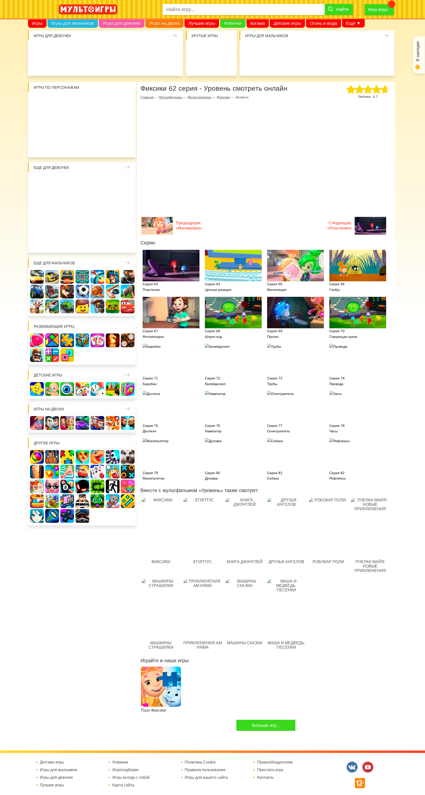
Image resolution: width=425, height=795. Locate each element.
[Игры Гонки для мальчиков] (52, 277)
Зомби (279, 50)
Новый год (67, 227)
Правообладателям (275, 762)
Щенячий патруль (67, 147)
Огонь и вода (323, 23)
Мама (113, 181)
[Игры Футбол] (82, 292)
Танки (324, 50)
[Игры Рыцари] (113, 277)
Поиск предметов (226, 50)
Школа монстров (67, 212)
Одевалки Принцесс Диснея (37, 227)
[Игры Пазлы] (67, 340)
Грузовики (355, 65)
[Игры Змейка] (97, 486)
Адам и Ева (67, 101)
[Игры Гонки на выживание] (67, 292)
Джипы (324, 65)
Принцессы (52, 197)
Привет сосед (385, 50)
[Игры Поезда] (67, 306)
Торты (83, 65)
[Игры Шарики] (52, 472)
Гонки (249, 50)
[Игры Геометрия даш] (128, 501)
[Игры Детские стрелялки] (113, 389)
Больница (128, 181)
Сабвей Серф (113, 116)
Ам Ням (128, 116)
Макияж (158, 65)
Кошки (128, 50)
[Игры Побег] (52, 457)
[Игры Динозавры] (97, 457)
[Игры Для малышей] (52, 389)
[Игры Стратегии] (37, 355)
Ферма (97, 212)
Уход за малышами (68, 50)
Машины (355, 50)
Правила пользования (205, 770)
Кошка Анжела (128, 197)
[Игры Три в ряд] (37, 340)
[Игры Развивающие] (128, 389)
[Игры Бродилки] (52, 501)
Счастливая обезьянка (52, 132)
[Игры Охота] (37, 306)
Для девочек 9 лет (113, 242)
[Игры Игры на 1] (67, 472)
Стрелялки (264, 50)
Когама (257, 23)
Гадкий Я (97, 147)
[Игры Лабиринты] (37, 501)
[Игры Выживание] (128, 292)
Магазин (113, 197)
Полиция (385, 65)
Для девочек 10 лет (128, 242)
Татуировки (68, 65)
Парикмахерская (67, 197)
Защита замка (340, 50)
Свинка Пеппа (67, 132)
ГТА (309, 65)
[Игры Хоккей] (113, 292)
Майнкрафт (294, 50)
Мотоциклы (340, 65)
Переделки (82, 227)
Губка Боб (37, 132)
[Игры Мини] (128, 486)
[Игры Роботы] (97, 306)
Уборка (98, 50)
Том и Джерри (82, 116)
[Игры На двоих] (37, 423)
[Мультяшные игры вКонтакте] (352, 767)
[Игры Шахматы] (113, 340)
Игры (37, 23)
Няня (97, 181)
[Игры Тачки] (128, 306)
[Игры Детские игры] (37, 389)
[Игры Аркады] (67, 501)
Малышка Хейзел (52, 50)
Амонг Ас (196, 65)
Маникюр (143, 50)
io (196, 50)
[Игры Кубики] (97, 389)
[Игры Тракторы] (37, 292)
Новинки (233, 23)
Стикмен (37, 116)
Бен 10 (67, 116)
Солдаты (309, 50)
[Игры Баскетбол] (97, 292)
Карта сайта (123, 785)
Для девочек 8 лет (97, 242)
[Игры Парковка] (37, 277)
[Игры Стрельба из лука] (97, 277)
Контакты (265, 778)
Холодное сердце (52, 212)
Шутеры (249, 65)
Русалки (82, 212)
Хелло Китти (82, 132)
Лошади (67, 181)
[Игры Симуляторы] (82, 516)
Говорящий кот (37, 147)
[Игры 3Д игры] (82, 457)
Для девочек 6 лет (67, 242)
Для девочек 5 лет (52, 242)
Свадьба (37, 212)
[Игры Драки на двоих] (128, 423)
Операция (143, 65)
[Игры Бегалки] (113, 501)
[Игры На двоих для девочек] (67, 423)
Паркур (294, 65)
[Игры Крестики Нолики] (128, 472)
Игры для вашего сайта (206, 778)
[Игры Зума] (97, 501)
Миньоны (128, 132)
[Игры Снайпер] (128, 277)
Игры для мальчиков (72, 23)
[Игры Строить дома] (37, 486)
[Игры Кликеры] (113, 472)
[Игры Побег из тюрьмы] (82, 501)
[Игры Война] (67, 277)
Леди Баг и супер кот (52, 116)
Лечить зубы (113, 227)
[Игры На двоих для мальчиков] (52, 423)
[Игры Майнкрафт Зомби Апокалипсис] (113, 306)
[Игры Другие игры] (67, 516)
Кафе (97, 197)
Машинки (279, 65)
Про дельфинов (37, 65)
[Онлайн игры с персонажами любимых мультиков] (88, 9)
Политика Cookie (200, 762)
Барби (83, 50)
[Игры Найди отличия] (67, 389)
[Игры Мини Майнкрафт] (52, 516)
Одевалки (37, 50)
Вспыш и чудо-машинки (97, 116)
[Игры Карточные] (97, 472)
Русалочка (82, 197)
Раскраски (82, 181)
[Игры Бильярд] (67, 486)
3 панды (113, 101)
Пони (113, 212)
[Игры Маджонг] (97, 340)
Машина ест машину (264, 65)
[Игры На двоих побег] (97, 423)
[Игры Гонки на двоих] (82, 423)
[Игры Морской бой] (82, 472)
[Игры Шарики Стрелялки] (37, 457)
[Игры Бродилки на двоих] (113, 423)
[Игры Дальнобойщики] (52, 292)
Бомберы (113, 147)
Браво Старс (370, 50)
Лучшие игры (201, 23)
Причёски (37, 197)
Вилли (52, 101)
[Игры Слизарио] (113, 457)
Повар (97, 227)
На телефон (226, 65)
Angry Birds (113, 132)
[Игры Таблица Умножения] (67, 355)
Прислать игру (270, 770)
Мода (173, 65)
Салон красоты (128, 65)
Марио (97, 132)
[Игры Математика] (52, 355)
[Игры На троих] (67, 457)
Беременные (128, 212)
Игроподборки (125, 770)
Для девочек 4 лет (37, 242)
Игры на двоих (164, 23)
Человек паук (82, 147)
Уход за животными (113, 65)
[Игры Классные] (52, 486)
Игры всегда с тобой (131, 778)
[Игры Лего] (82, 306)
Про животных (128, 227)
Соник (52, 147)
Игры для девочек (121, 23)
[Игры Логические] (52, 340)
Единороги (158, 50)
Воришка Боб (128, 101)
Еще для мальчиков (54, 263)
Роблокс (37, 101)
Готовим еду (98, 65)
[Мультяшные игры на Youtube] (367, 767)
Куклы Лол (173, 50)
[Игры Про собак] (128, 457)
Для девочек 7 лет (82, 242)
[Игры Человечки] (82, 486)
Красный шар (97, 101)
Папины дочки (52, 227)
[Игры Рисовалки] (82, 389)
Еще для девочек (51, 167)
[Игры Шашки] (128, 340)
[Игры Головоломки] (82, 340)
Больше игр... (266, 725)
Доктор (113, 50)
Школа (52, 181)
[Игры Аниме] (37, 516)
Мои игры (378, 9)
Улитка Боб (82, 101)
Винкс (37, 181)
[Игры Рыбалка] (52, 306)
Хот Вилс (370, 65)
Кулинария (52, 65)
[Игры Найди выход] (37, 472)
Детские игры (287, 23)
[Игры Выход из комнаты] (113, 486)
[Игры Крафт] (82, 277)
